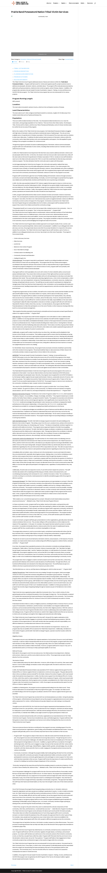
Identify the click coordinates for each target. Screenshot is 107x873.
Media (82, 3)
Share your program (74, 3)
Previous (13, 865)
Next (72, 865)
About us (49, 3)
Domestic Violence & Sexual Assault (31, 59)
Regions (63, 3)
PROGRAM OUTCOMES (20, 77)
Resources (90, 3)
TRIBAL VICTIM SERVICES (21, 68)
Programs (55, 3)
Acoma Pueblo (69, 59)
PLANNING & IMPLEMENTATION (23, 74)
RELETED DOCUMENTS (20, 79)
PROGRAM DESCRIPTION (21, 71)
